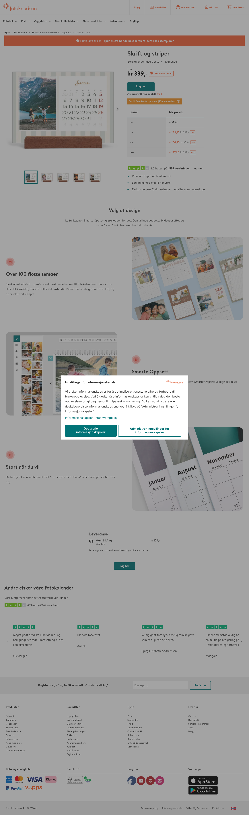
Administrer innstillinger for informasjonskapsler (149, 430)
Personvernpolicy (106, 418)
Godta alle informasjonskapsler (91, 430)
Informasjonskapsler (79, 418)
